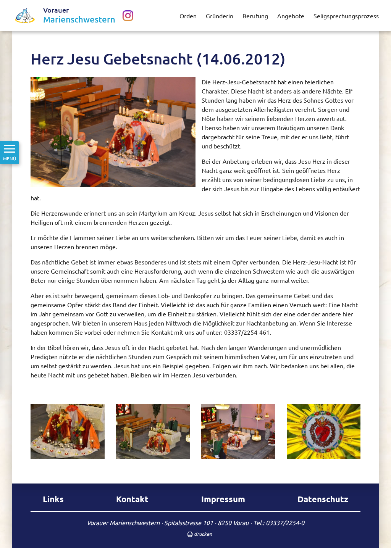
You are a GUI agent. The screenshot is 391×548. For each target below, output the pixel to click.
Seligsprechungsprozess (346, 15)
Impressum (223, 499)
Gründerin (219, 15)
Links (53, 499)
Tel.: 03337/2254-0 (278, 522)
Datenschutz (322, 499)
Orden (188, 15)
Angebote (290, 15)
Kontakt (132, 499)
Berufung (255, 15)
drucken (202, 533)
